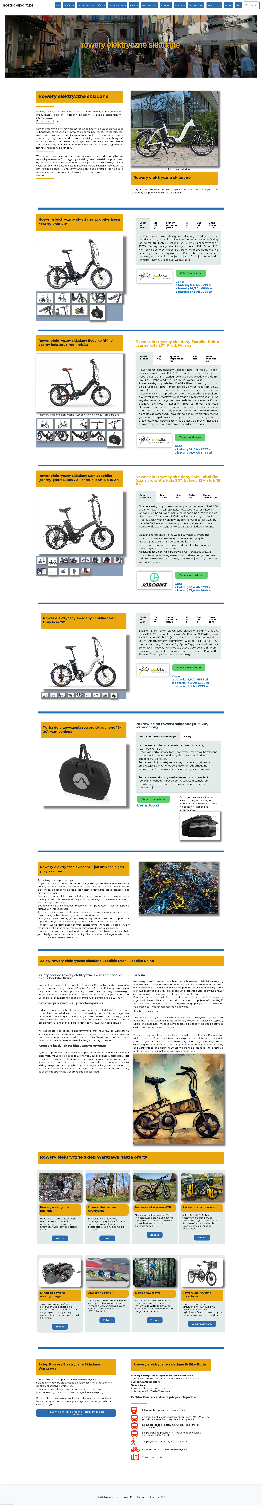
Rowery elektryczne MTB (153, 1207)
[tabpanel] (178, 248)
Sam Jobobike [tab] (145, 496)
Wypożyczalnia (214, 5)
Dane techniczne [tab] (212, 225)
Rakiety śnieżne (196, 5)
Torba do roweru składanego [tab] (157, 736)
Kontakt (228, 5)
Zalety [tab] (156, 225)
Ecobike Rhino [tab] (144, 357)
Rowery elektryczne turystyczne (102, 1209)
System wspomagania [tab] (171, 225)
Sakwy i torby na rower (199, 1207)
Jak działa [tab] (163, 496)
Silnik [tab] (186, 225)
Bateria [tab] (199, 225)
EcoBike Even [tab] (142, 225)
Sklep (238, 5)
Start (58, 5)
